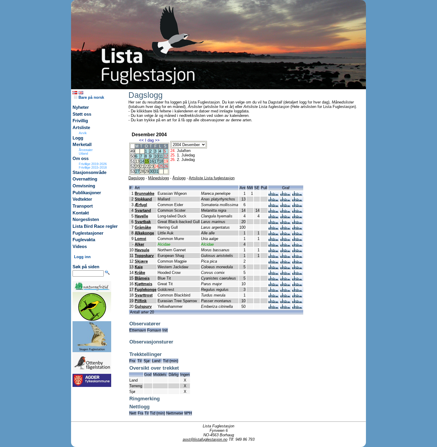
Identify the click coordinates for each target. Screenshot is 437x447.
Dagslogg (136, 178)
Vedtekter (82, 199)
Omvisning (84, 185)
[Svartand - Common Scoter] (273, 211)
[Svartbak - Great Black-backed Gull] (273, 222)
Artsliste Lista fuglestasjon (212, 178)
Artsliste (81, 127)
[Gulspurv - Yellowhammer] (273, 307)
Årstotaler (86, 150)
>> (157, 140)
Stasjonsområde (89, 172)
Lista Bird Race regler (95, 226)
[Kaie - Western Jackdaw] (273, 268)
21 (142, 166)
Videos (80, 246)
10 (156, 156)
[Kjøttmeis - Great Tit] (273, 285)
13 (137, 161)
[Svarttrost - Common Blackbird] (273, 296)
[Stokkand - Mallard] (273, 200)
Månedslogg (158, 178)
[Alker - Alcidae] (273, 245)
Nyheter (81, 107)
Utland (83, 153)
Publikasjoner (87, 192)
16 (152, 161)
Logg (78, 138)
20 (137, 166)
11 (161, 156)
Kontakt (81, 213)
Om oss (81, 158)
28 (142, 171)
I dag (149, 140)
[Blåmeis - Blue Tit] (273, 279)
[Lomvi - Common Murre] (273, 239)
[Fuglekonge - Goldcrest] (273, 290)
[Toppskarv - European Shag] (273, 256)
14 (142, 161)
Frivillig (80, 120)
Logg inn (82, 257)
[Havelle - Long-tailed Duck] (273, 217)
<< (141, 140)
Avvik (83, 133)
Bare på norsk (90, 97)
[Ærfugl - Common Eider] (273, 205)
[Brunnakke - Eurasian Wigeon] (273, 194)
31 (156, 171)
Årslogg (179, 178)
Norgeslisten (86, 219)
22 (147, 166)
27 (137, 171)
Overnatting (85, 179)
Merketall (82, 144)
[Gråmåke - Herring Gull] (273, 228)
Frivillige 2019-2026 (93, 164)
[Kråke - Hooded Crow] (273, 273)
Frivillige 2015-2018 (93, 167)
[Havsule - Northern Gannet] (273, 251)
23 (152, 166)
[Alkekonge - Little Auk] (273, 234)
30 (152, 171)
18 (161, 161)
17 (156, 161)
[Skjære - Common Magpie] (273, 262)
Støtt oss (82, 114)
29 (147, 171)
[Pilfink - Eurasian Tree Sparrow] (273, 301)
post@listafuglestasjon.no (205, 439)
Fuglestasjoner (88, 233)
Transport (83, 206)
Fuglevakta (84, 239)
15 (147, 161)
